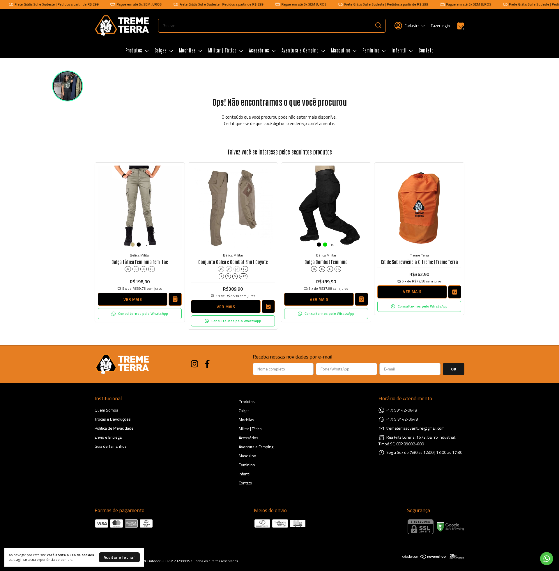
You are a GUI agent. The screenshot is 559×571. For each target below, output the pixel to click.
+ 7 (245, 269)
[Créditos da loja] (455, 556)
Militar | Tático (222, 50)
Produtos (133, 50)
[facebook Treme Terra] (207, 364)
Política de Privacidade (114, 428)
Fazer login (440, 26)
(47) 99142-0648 (401, 410)
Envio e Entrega (108, 437)
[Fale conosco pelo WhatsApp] (546, 558)
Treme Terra (419, 255)
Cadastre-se (414, 26)
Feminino (370, 50)
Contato (426, 50)
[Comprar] (454, 291)
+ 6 (338, 269)
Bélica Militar (140, 255)
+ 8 (151, 269)
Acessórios (259, 50)
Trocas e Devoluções (113, 419)
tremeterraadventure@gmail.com (415, 428)
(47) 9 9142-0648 (402, 419)
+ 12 (243, 276)
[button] (140, 313)
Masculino (341, 50)
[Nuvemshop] (424, 557)
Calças (161, 50)
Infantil (399, 50)
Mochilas (187, 50)
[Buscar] (378, 25)
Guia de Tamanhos (111, 446)
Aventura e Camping (300, 50)
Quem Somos (106, 410)
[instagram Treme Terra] (194, 364)
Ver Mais (132, 299)
